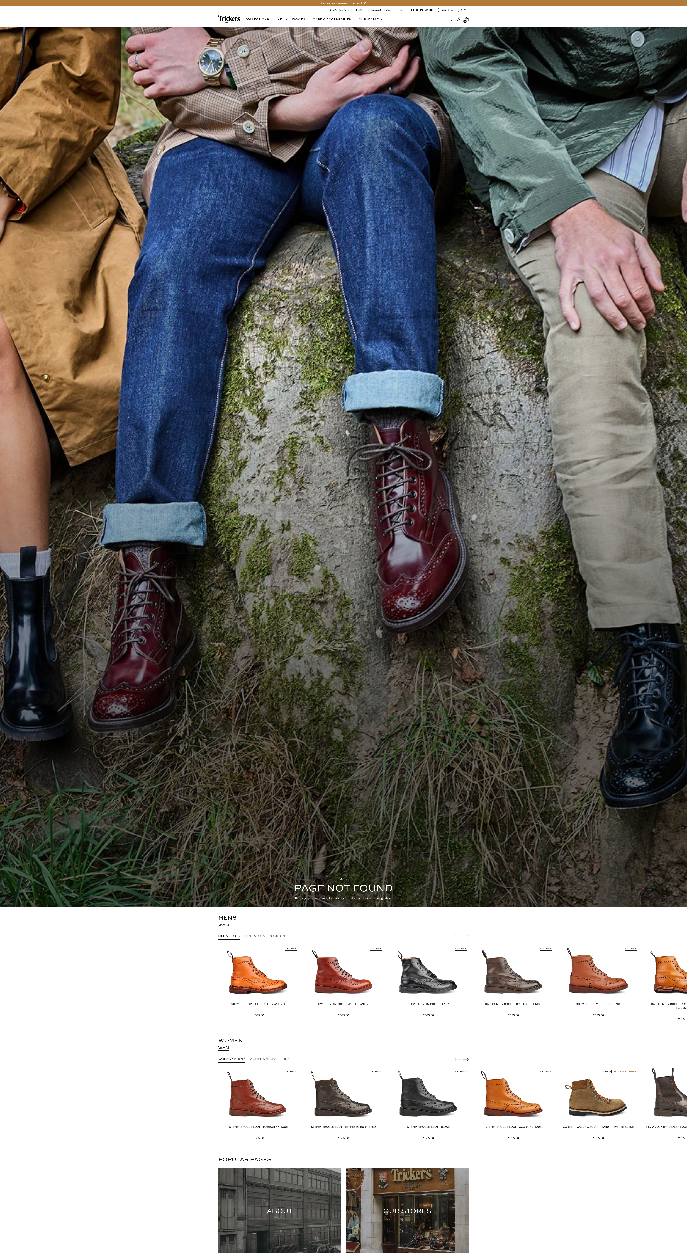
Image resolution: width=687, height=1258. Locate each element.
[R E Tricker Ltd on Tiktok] (426, 10)
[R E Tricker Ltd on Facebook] (412, 10)
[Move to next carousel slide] (466, 937)
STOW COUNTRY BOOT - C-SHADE (598, 1004)
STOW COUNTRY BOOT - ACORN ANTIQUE (258, 1004)
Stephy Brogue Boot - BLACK (428, 1126)
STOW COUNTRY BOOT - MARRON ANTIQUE (343, 1004)
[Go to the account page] (459, 19)
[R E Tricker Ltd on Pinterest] (421, 10)
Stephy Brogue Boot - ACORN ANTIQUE (513, 1126)
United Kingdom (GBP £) (453, 10)
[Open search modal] (451, 19)
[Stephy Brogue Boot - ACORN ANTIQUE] (513, 1095)
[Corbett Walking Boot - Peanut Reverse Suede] (598, 1095)
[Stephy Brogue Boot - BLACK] (428, 1095)
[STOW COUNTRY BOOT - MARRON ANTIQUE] (343, 972)
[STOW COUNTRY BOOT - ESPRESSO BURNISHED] (513, 972)
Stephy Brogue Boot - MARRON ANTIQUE (258, 1126)
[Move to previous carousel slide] (457, 937)
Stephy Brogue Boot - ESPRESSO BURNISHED (343, 1126)
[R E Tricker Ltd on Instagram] (417, 10)
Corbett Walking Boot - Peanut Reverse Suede (598, 1126)
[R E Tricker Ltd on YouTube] (431, 10)
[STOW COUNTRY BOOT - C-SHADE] (598, 972)
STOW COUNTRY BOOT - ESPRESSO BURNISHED (513, 1004)
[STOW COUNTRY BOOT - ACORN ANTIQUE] (258, 972)
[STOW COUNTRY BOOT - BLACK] (428, 972)
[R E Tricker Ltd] (229, 19)
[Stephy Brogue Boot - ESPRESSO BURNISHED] (343, 1095)
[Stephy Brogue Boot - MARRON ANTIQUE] (258, 1095)
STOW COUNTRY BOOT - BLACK (428, 1004)
